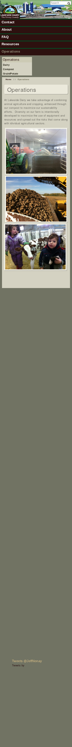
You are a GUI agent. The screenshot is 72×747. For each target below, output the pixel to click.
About (7, 29)
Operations (11, 51)
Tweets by (18, 665)
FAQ (5, 37)
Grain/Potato (10, 73)
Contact (8, 22)
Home (9, 79)
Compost (8, 69)
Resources (10, 44)
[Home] (10, 18)
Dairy (6, 65)
